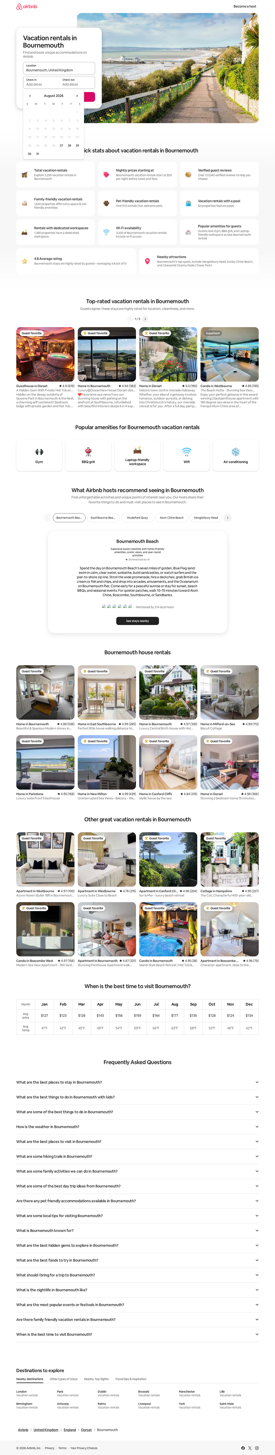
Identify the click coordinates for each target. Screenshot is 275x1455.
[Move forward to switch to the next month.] (77, 96)
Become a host (245, 6)
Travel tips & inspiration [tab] (130, 1379)
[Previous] (130, 319)
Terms (62, 1448)
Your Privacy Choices (84, 1448)
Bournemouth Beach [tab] (69, 518)
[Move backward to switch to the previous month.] (30, 96)
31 (37, 154)
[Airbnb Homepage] (26, 6)
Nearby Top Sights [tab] (96, 1379)
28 (69, 145)
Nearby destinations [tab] (29, 1379)
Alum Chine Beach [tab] (172, 518)
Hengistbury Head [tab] (206, 518)
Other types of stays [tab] (64, 1379)
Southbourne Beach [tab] (103, 518)
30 (29, 154)
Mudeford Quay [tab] (137, 518)
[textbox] (41, 84)
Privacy (49, 1448)
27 (61, 145)
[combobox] (59, 70)
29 (77, 145)
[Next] (145, 319)
